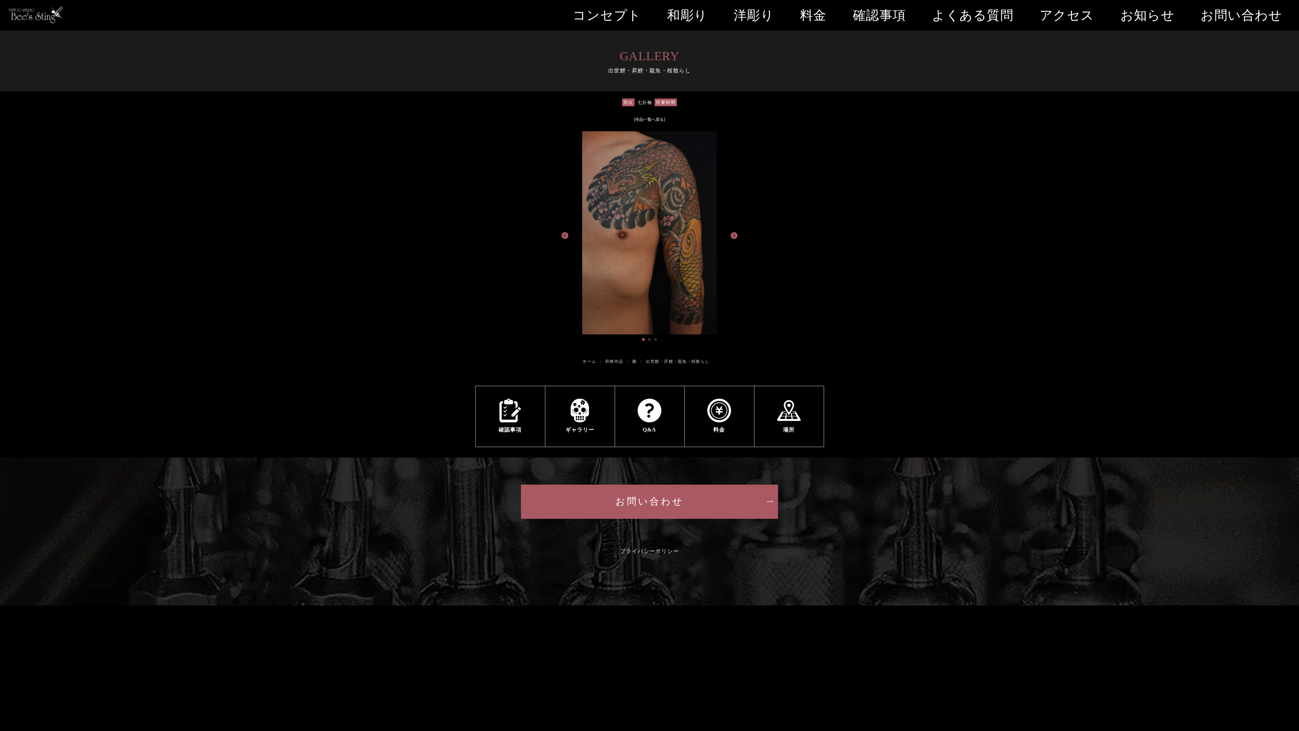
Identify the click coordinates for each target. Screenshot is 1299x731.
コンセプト (607, 15)
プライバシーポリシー (649, 551)
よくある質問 (972, 15)
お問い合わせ (1241, 15)
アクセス (1067, 15)
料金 (813, 15)
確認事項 (879, 15)
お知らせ (1147, 15)
